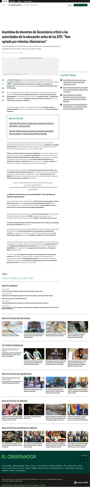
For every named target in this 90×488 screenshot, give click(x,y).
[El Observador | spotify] (80, 460)
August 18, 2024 (33, 189)
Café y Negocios (42, 466)
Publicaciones (69, 468)
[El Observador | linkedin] (77, 460)
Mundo (80, 466)
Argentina (12, 1)
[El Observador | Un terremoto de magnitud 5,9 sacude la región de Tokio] (34, 414)
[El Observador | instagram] (81, 457)
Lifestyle (21, 468)
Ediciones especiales (57, 468)
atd (19, 278)
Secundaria (10, 82)
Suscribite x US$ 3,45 (80, 5)
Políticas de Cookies (7, 485)
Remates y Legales (44, 468)
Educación (13, 278)
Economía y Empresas (55, 466)
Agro (65, 466)
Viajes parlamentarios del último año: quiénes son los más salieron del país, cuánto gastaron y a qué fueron (25, 303)
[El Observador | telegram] (84, 460)
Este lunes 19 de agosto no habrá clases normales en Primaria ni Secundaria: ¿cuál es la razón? (22, 291)
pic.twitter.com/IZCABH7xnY (33, 185)
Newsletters (79, 468)
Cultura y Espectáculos (9, 468)
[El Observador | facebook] (78, 457)
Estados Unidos (28, 1)
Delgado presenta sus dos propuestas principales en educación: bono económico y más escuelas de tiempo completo (27, 295)
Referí (27, 466)
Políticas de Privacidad (19, 485)
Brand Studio (72, 466)
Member (8, 466)
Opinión (27, 468)
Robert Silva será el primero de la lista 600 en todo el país (14, 298)
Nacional (27, 5)
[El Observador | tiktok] (87, 457)
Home (3, 466)
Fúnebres (34, 468)
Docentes (25, 278)
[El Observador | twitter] (75, 457)
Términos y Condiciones (33, 485)
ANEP (31, 278)
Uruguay (5, 1)
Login (69, 5)
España (19, 1)
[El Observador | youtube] (84, 457)
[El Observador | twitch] (87, 460)
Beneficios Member (18, 466)
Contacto (42, 485)
